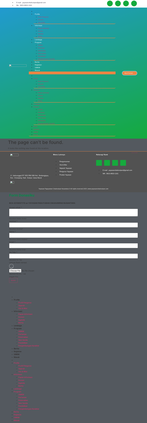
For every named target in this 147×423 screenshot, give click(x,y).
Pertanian (41, 48)
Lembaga (38, 40)
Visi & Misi (41, 22)
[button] (72, 73)
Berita (40, 36)
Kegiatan (38, 65)
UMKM (40, 45)
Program (38, 42)
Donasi (40, 31)
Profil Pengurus (43, 17)
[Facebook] (126, 3)
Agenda (40, 34)
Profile (37, 14)
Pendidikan (42, 56)
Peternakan (42, 51)
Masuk (37, 70)
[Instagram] (118, 3)
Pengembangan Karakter (46, 59)
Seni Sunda (42, 53)
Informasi (38, 25)
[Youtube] (110, 3)
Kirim (13, 280)
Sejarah (40, 20)
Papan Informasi (43, 28)
